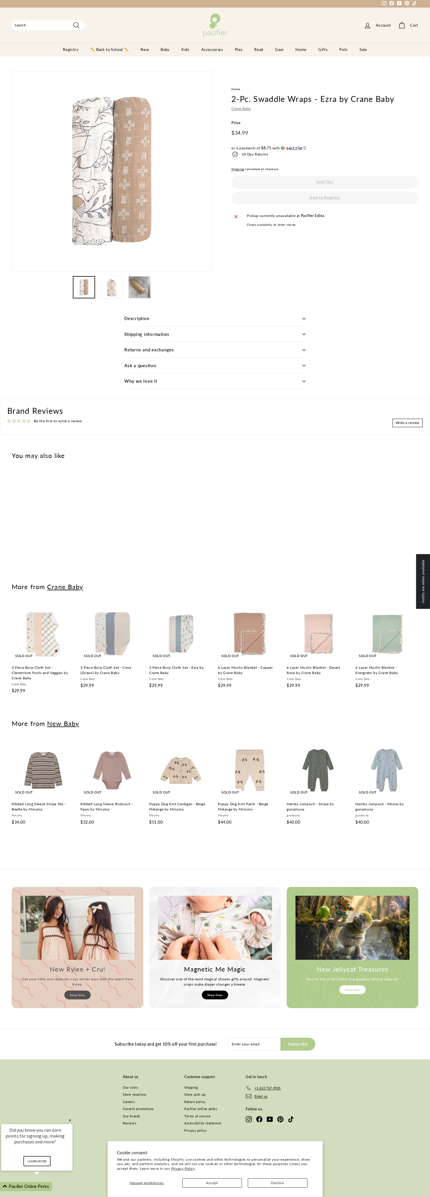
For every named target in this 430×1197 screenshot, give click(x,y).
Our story (130, 1087)
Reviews (129, 1123)
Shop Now (77, 995)
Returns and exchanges (149, 349)
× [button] (70, 1120)
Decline (277, 1183)
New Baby (63, 723)
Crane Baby (241, 109)
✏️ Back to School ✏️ (109, 49)
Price (236, 123)
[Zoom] (111, 171)
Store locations (135, 1094)
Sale (363, 49)
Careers (129, 1102)
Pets (343, 49)
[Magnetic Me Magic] (215, 928)
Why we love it (140, 381)
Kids (185, 49)
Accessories (212, 49)
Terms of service (197, 1116)
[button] (324, 148)
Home (301, 49)
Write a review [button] (407, 422)
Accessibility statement (202, 1123)
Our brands (131, 1116)
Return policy (195, 1102)
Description (136, 318)
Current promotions (138, 1109)
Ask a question (140, 365)
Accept (212, 1183)
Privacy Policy (183, 1168)
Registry (70, 49)
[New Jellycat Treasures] (352, 928)
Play (239, 49)
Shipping (237, 169)
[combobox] (48, 25)
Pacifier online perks (200, 1109)
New (144, 49)
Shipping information (146, 334)
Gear (279, 49)
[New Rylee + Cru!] (77, 928)
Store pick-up (195, 1094)
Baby (165, 49)
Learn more (37, 1161)
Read (258, 49)
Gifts (323, 49)
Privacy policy (195, 1130)
